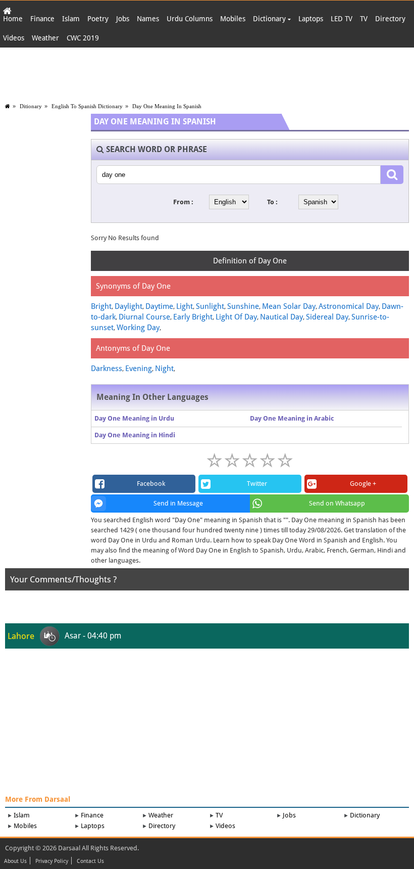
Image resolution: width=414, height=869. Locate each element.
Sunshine (243, 306)
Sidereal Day (327, 317)
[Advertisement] (207, 73)
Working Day (138, 327)
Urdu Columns (190, 19)
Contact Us (90, 861)
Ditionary (31, 106)
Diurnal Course (144, 317)
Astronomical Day (349, 306)
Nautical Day (281, 317)
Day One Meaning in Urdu (134, 418)
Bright (101, 306)
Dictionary (270, 19)
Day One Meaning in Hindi (134, 435)
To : (272, 202)
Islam (71, 19)
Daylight (128, 306)
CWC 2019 (83, 38)
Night (164, 368)
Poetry (98, 19)
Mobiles (232, 19)
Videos (13, 38)
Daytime (159, 306)
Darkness (106, 368)
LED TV (341, 19)
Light (184, 306)
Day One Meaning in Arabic (292, 418)
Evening (138, 368)
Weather (45, 38)
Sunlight (210, 306)
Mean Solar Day (289, 306)
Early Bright (193, 317)
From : (183, 202)
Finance (42, 19)
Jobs (122, 19)
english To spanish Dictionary (87, 106)
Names (148, 19)
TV (364, 19)
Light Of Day (236, 317)
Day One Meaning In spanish (166, 106)
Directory (390, 19)
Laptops (310, 19)
